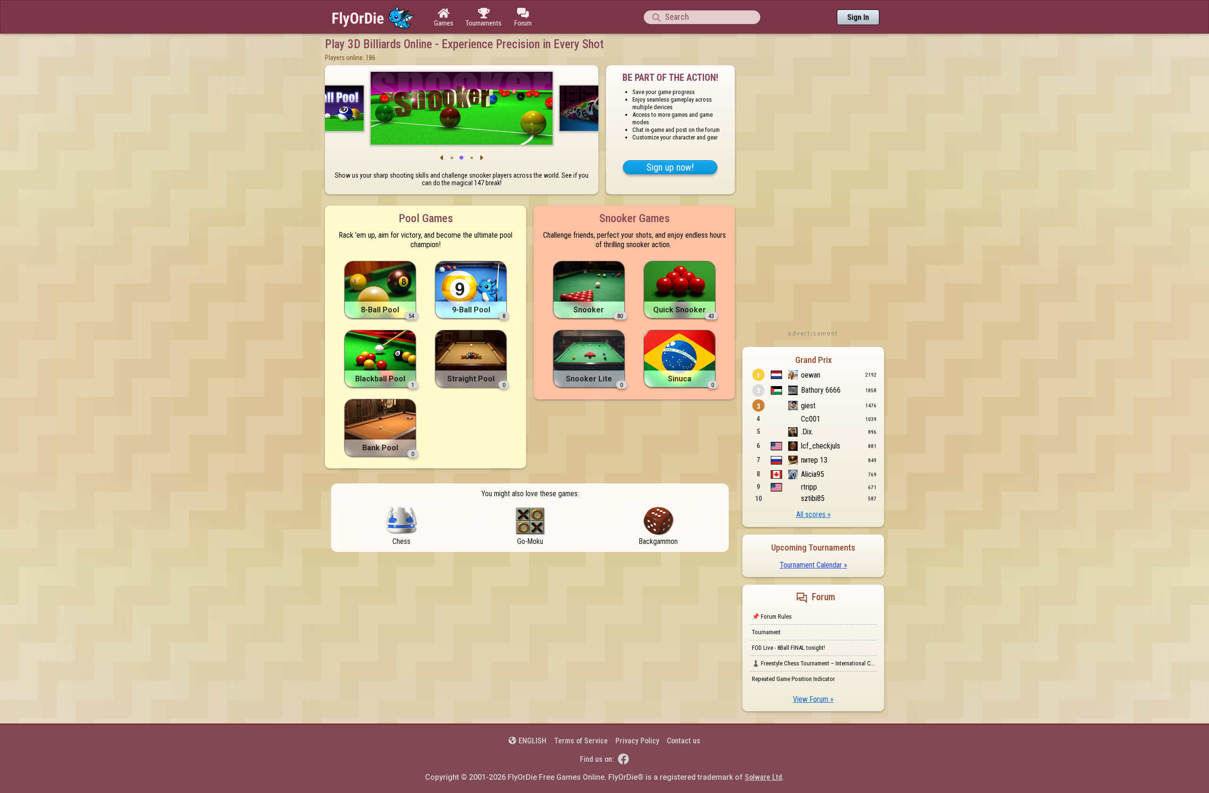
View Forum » (813, 699)
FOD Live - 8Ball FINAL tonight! (788, 647)
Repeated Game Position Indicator (793, 678)
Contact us (683, 740)
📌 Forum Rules (772, 616)
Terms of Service (581, 740)
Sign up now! (670, 167)
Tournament (766, 632)
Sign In (858, 17)
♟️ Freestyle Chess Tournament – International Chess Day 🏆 (814, 663)
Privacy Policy (637, 740)
